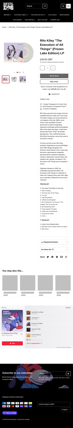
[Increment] (53, 68)
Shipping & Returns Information (12, 397)
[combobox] (34, 6)
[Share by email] (61, 257)
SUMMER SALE (55, 20)
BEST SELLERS (42, 20)
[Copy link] (66, 257)
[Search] (45, 6)
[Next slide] (23, 72)
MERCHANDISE (64, 15)
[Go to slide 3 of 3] (22, 79)
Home (4, 27)
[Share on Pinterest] (57, 257)
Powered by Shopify (23, 419)
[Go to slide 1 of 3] (5, 79)
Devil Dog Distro (12, 419)
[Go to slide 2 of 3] (14, 79)
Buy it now (54, 81)
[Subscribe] (68, 373)
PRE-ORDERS (17, 20)
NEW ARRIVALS (30, 20)
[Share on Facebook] (52, 257)
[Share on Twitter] (48, 257)
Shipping (49, 62)
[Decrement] (42, 68)
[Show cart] (68, 6)
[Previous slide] (14, 72)
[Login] (63, 6)
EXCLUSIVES (52, 15)
